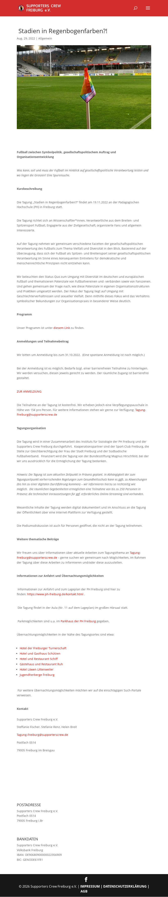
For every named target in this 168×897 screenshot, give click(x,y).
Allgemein (45, 38)
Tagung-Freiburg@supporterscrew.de (42, 735)
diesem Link (61, 328)
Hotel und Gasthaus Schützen (40, 653)
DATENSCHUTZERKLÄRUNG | (126, 886)
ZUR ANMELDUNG (29, 391)
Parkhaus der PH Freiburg (78, 621)
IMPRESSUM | (91, 886)
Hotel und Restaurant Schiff (39, 659)
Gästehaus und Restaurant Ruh (41, 664)
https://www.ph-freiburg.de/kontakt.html (55, 594)
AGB (84, 891)
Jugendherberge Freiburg (37, 675)
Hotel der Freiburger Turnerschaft (43, 648)
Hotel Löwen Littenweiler (36, 669)
